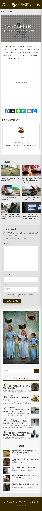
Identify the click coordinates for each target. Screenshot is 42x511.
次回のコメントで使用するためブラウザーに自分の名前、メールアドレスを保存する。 (22, 295)
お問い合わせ (34, 502)
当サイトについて (9, 502)
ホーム (4, 11)
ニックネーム (7, 275)
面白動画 (10, 11)
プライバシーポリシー (22, 502)
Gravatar (24, 233)
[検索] (36, 371)
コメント (6, 244)
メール (5, 285)
